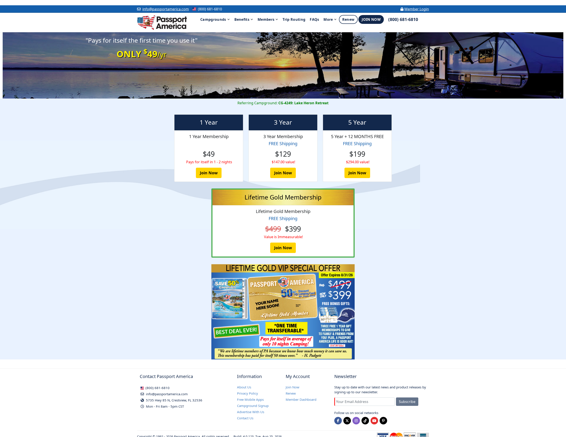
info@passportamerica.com (165, 9)
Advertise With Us (250, 412)
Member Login (416, 9)
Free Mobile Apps (250, 399)
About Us (244, 387)
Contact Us (245, 418)
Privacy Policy (247, 393)
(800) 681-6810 (157, 388)
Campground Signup (253, 405)
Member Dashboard (301, 399)
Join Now (292, 387)
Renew (291, 393)
